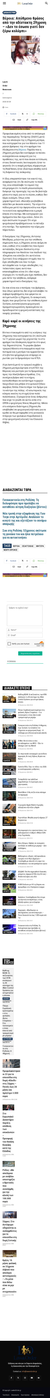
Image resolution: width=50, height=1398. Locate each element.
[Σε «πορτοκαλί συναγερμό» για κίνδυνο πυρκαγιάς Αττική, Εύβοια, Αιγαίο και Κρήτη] (9, 757)
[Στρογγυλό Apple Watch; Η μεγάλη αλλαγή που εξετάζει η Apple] (9, 808)
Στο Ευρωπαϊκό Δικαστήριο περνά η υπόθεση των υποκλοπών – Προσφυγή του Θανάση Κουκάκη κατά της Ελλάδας (8, 1132)
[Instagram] (24, 1377)
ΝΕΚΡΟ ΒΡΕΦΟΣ (10, 550)
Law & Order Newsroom (7, 86)
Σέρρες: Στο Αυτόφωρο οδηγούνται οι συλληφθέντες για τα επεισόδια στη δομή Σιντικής (10, 1231)
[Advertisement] (25, 455)
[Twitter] (18, 1377)
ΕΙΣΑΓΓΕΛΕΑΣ (28, 546)
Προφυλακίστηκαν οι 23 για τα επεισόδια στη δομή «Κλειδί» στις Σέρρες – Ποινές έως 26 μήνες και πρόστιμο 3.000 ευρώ (11, 1084)
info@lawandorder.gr (29, 1371)
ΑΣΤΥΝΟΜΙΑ (8, 717)
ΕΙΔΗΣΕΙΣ (6, 761)
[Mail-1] (38, 1377)
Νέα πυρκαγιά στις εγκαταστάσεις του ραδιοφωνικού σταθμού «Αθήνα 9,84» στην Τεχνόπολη (32, 832)
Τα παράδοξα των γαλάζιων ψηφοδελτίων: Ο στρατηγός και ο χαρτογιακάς (30, 781)
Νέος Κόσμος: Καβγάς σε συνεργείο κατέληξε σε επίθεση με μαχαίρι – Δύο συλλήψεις (32, 845)
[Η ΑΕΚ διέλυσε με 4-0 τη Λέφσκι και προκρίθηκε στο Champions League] (9, 888)
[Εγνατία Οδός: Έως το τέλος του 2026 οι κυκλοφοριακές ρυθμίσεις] (9, 770)
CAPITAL (6, 917)
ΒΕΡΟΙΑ (16, 546)
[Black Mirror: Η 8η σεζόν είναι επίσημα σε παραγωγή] (9, 796)
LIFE (5, 748)
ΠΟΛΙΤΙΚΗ (7, 786)
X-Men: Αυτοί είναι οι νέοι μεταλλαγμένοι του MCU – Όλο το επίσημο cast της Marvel (30, 743)
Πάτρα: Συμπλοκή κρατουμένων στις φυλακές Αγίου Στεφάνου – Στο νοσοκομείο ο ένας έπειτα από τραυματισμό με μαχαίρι (8, 1021)
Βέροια (22, 149)
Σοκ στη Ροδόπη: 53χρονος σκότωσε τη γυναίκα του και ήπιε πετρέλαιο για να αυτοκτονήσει (24, 534)
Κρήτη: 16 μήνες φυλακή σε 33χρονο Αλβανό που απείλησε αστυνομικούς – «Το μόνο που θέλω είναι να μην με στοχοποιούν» (10, 1276)
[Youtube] (31, 1377)
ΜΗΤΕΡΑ (40, 546)
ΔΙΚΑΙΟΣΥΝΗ (9, 12)
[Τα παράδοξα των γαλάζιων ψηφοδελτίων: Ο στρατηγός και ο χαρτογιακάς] (9, 783)
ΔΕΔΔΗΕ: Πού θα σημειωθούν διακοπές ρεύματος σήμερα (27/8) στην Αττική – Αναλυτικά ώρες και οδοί (32, 874)
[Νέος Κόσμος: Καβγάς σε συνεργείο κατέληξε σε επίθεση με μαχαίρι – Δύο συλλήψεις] (9, 846)
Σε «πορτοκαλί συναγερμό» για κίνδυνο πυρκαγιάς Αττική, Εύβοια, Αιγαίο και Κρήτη (32, 756)
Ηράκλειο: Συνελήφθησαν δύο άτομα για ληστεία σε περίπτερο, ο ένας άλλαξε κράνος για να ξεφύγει (31, 899)
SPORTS (6, 891)
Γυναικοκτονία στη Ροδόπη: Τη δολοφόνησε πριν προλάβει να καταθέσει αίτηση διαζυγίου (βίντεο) (25, 503)
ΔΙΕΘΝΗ (6, 701)
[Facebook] (11, 1377)
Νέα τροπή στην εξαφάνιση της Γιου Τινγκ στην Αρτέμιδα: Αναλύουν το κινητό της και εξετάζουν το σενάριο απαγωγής (25, 519)
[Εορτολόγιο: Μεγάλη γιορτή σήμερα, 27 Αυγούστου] (9, 821)
